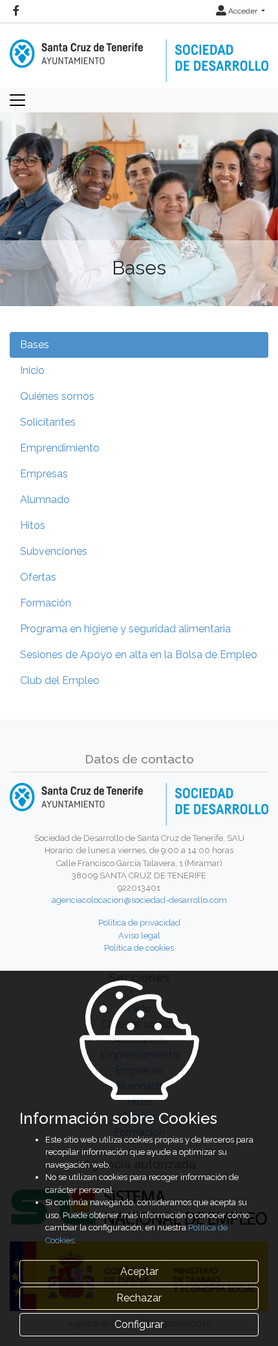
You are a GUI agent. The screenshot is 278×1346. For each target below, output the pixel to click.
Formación (45, 603)
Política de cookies (139, 948)
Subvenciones (53, 551)
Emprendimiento (60, 448)
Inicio (32, 370)
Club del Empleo (60, 680)
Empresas (44, 474)
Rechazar (139, 1298)
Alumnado (45, 499)
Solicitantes (48, 422)
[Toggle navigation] (17, 100)
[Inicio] (139, 52)
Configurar (139, 1324)
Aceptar (139, 1271)
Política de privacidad (139, 922)
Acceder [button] (242, 11)
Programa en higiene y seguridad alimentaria (125, 629)
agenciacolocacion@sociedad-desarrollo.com (139, 900)
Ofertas (38, 577)
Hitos (32, 525)
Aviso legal (139, 935)
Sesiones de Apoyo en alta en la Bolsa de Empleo (138, 654)
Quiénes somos (57, 396)
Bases (34, 344)
